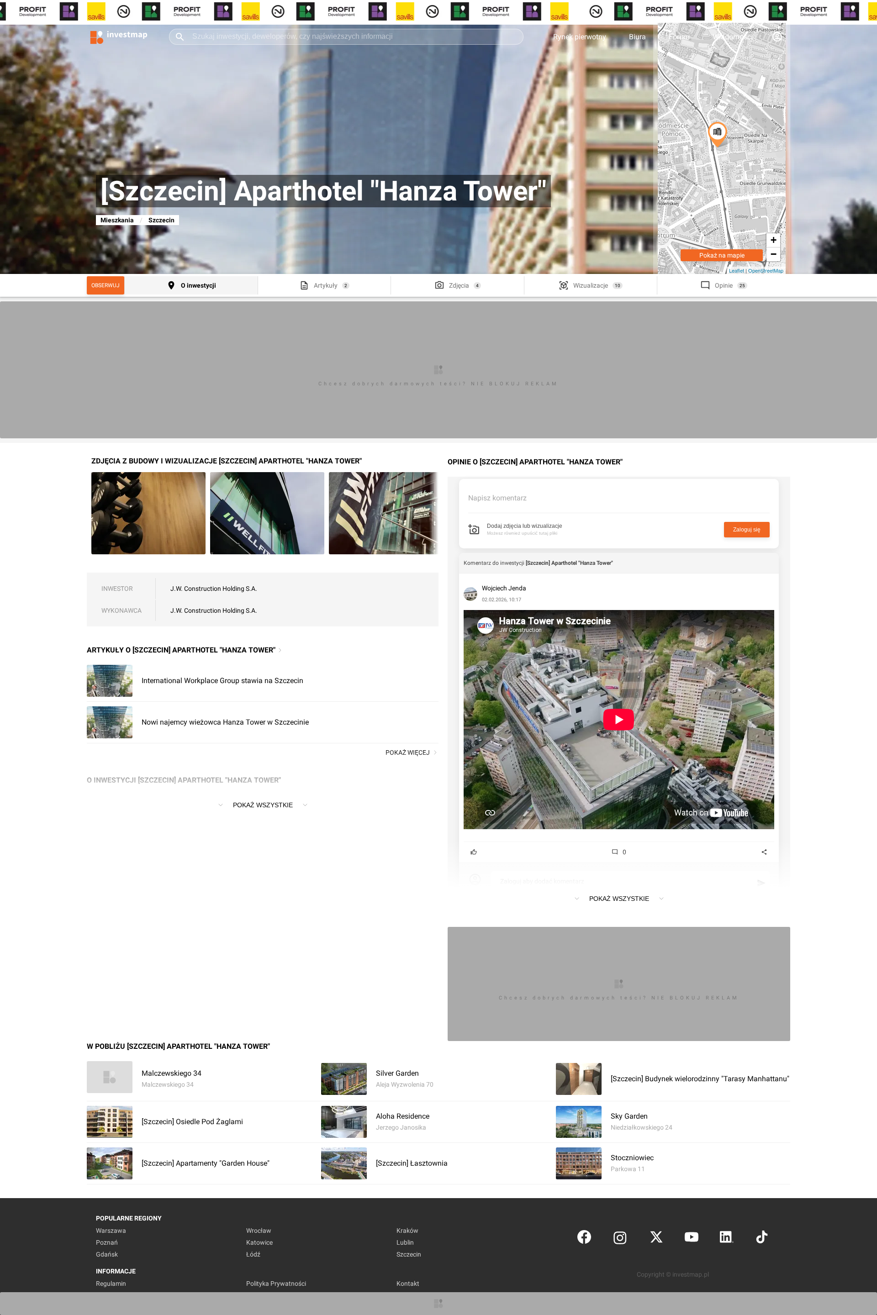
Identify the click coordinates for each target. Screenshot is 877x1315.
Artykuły (326, 285)
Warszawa (111, 1230)
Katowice (259, 1242)
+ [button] (774, 240)
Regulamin (111, 1283)
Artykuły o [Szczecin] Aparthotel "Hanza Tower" (181, 650)
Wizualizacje (590, 285)
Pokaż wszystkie (263, 805)
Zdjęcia (459, 285)
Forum (679, 36)
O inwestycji (198, 285)
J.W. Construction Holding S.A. (213, 588)
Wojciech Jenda (504, 588)
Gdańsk (107, 1254)
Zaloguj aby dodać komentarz (542, 881)
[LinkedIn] (727, 1239)
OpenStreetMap (765, 270)
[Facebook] (584, 1239)
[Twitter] (656, 1239)
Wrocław (258, 1230)
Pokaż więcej (408, 752)
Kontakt (407, 1283)
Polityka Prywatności (276, 1283)
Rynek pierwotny (579, 36)
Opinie (724, 285)
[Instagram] (620, 1239)
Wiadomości (733, 36)
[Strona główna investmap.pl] (119, 36)
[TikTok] (762, 1239)
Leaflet (736, 270)
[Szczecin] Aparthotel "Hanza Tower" (569, 563)
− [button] (774, 254)
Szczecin (161, 220)
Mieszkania (117, 220)
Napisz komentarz (497, 498)
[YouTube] (691, 1239)
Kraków (407, 1230)
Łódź (253, 1254)
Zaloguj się (747, 529)
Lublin (405, 1242)
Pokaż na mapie (722, 255)
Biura (637, 36)
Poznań (107, 1242)
